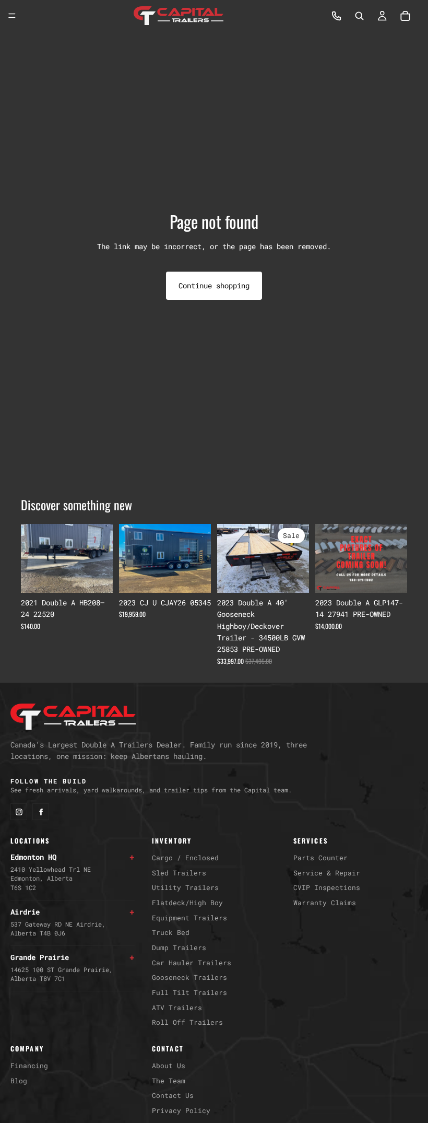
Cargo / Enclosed (185, 857)
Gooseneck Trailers (189, 977)
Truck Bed (170, 932)
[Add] (96, 576)
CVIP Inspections (326, 887)
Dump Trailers (179, 947)
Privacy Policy (181, 1110)
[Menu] (12, 16)
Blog (18, 1080)
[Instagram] (18, 811)
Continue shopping (214, 285)
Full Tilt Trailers (189, 992)
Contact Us (173, 1095)
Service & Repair (326, 873)
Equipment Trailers (189, 917)
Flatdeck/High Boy (187, 902)
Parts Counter (320, 857)
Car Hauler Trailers (191, 962)
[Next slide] (101, 558)
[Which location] (336, 15)
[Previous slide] (32, 558)
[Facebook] (40, 811)
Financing (29, 1065)
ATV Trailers (177, 1007)
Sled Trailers (179, 873)
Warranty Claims (324, 902)
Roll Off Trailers (187, 1022)
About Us (168, 1065)
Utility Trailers (185, 887)
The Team (168, 1080)
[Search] (359, 15)
